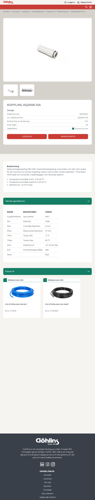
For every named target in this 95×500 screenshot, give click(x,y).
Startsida (6, 11)
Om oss (47, 482)
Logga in (71, 2)
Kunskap (47, 490)
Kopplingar (26, 11)
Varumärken (47, 493)
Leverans (47, 479)
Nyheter (47, 486)
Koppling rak (51, 11)
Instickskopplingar (38, 11)
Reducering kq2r (63, 11)
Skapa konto (86, 2)
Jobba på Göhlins (47, 497)
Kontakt (47, 475)
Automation (15, 11)
